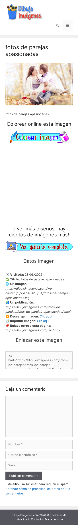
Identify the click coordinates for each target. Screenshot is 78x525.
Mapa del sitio (54, 519)
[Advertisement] (39, 185)
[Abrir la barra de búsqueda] (58, 25)
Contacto (37, 519)
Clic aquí (46, 316)
